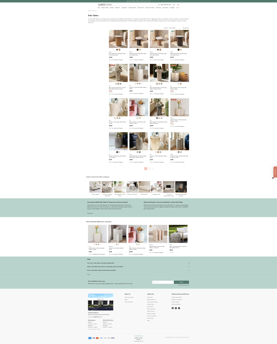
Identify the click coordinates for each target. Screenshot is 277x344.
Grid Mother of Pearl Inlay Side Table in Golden (96, 249)
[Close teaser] (273, 178)
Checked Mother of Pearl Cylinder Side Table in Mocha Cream (137, 157)
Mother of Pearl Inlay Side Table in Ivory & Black (117, 157)
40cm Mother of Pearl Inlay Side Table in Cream (137, 123)
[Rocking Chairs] (156, 187)
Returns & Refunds (176, 304)
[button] (178, 4)
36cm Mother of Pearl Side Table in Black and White (158, 123)
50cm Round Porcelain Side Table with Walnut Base (137, 54)
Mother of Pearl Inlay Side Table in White (138, 88)
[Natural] (119, 50)
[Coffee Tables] (95, 187)
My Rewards (150, 306)
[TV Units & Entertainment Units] (169, 187)
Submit (181, 282)
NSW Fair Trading (151, 313)
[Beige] (181, 84)
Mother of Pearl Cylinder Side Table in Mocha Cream (179, 157)
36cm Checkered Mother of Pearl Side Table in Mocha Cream (117, 88)
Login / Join (150, 297)
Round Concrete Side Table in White (116, 249)
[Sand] (138, 84)
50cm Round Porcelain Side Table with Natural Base (158, 54)
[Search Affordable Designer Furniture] (159, 4)
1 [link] (145, 168)
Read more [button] (90, 22)
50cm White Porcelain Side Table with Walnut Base (178, 54)
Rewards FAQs (150, 304)
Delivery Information (177, 297)
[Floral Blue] (140, 84)
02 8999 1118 (96, 317)
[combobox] (137, 4)
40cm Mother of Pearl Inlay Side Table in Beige (178, 88)
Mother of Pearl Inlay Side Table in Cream (117, 123)
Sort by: (166, 28)
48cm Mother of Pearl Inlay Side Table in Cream (178, 120)
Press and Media (129, 302)
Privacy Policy (150, 318)
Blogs (126, 299)
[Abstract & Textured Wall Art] (181, 187)
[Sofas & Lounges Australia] (107, 187)
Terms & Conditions (151, 316)
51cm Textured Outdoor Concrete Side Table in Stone (178, 247)
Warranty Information (177, 299)
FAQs (148, 320)
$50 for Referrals (151, 309)
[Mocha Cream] (116, 84)
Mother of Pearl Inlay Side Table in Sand (158, 157)
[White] (116, 244)
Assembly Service (151, 299)
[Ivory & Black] (117, 152)
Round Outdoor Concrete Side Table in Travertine (156, 247)
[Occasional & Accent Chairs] (120, 187)
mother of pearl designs (182, 205)
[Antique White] (118, 244)
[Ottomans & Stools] (132, 187)
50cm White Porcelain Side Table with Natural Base (117, 54)
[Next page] (152, 168)
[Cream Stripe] (119, 152)
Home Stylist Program (152, 302)
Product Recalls (175, 302)
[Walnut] (117, 50)
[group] (97, 234)
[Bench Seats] (144, 187)
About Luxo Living (129, 297)
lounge (89, 208)
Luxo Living (176, 337)
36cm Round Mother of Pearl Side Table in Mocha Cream (158, 88)
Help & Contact (151, 311)
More (88, 274)
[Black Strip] (121, 84)
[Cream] (135, 84)
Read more (90, 213)
